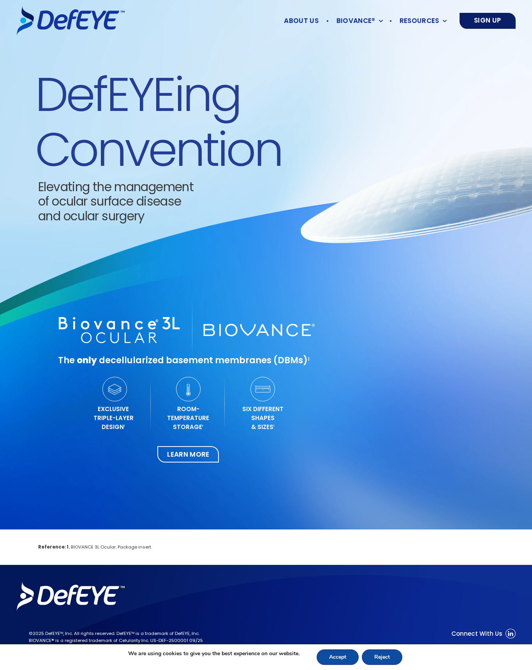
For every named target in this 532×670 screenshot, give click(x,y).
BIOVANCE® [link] (355, 20)
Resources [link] (419, 20)
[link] (70, 20)
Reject (382, 657)
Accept (337, 657)
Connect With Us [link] (476, 634)
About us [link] (301, 20)
